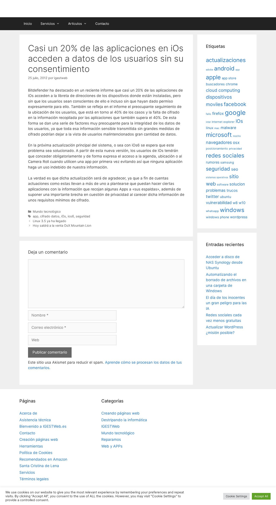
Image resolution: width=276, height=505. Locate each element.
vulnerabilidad (219, 202)
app (35, 216)
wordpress (238, 217)
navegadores (219, 142)
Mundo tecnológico (47, 211)
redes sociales (225, 155)
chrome (232, 84)
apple (213, 77)
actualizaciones (226, 60)
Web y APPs (111, 446)
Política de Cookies (35, 452)
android (224, 68)
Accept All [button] (261, 496)
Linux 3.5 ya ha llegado (49, 221)
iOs (63, 216)
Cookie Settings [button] (236, 496)
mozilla (237, 136)
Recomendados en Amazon (43, 459)
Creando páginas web (120, 413)
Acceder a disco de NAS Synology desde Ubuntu (224, 262)
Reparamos (111, 439)
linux (209, 128)
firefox (218, 113)
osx (236, 142)
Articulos (75, 24)
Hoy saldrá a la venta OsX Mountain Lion (62, 225)
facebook (235, 104)
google (235, 112)
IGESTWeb (110, 426)
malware (228, 127)
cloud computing (223, 90)
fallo (208, 113)
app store (229, 78)
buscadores (215, 84)
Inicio (28, 24)
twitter (212, 196)
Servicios (48, 24)
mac (217, 128)
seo (234, 169)
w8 (235, 203)
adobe (209, 69)
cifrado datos (50, 216)
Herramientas (31, 446)
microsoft (219, 134)
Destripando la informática (124, 420)
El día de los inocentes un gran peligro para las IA (226, 303)
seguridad (83, 216)
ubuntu (225, 197)
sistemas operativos (217, 177)
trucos (232, 190)
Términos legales (34, 479)
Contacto (102, 24)
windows (232, 209)
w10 (242, 203)
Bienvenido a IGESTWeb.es (42, 426)
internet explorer (223, 121)
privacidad (235, 148)
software (222, 184)
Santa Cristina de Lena (39, 466)
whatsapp (212, 211)
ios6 (71, 216)
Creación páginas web (38, 439)
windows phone (217, 217)
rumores (212, 162)
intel (208, 121)
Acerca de (28, 413)
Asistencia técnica (35, 420)
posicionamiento (217, 148)
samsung (227, 162)
